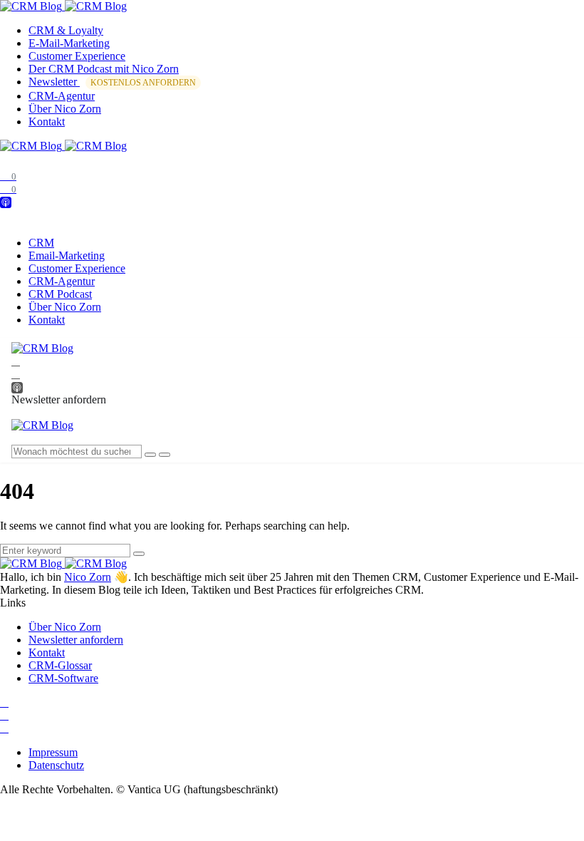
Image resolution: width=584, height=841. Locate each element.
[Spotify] (15, 374)
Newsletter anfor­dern (75, 640)
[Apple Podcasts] (5, 201)
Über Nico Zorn (64, 109)
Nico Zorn (87, 577)
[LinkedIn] (15, 361)
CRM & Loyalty (65, 30)
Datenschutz (56, 765)
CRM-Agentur (61, 96)
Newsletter (112, 82)
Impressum (53, 752)
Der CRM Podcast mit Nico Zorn (103, 69)
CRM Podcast (60, 294)
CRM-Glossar (60, 665)
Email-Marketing (66, 255)
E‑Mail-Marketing (69, 43)
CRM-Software (63, 678)
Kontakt (46, 121)
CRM (41, 243)
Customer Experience (76, 56)
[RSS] (4, 728)
